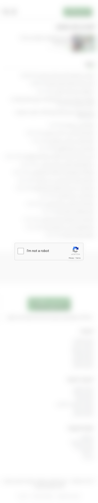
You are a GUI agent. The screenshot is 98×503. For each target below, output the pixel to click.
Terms (77, 258)
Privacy (71, 258)
